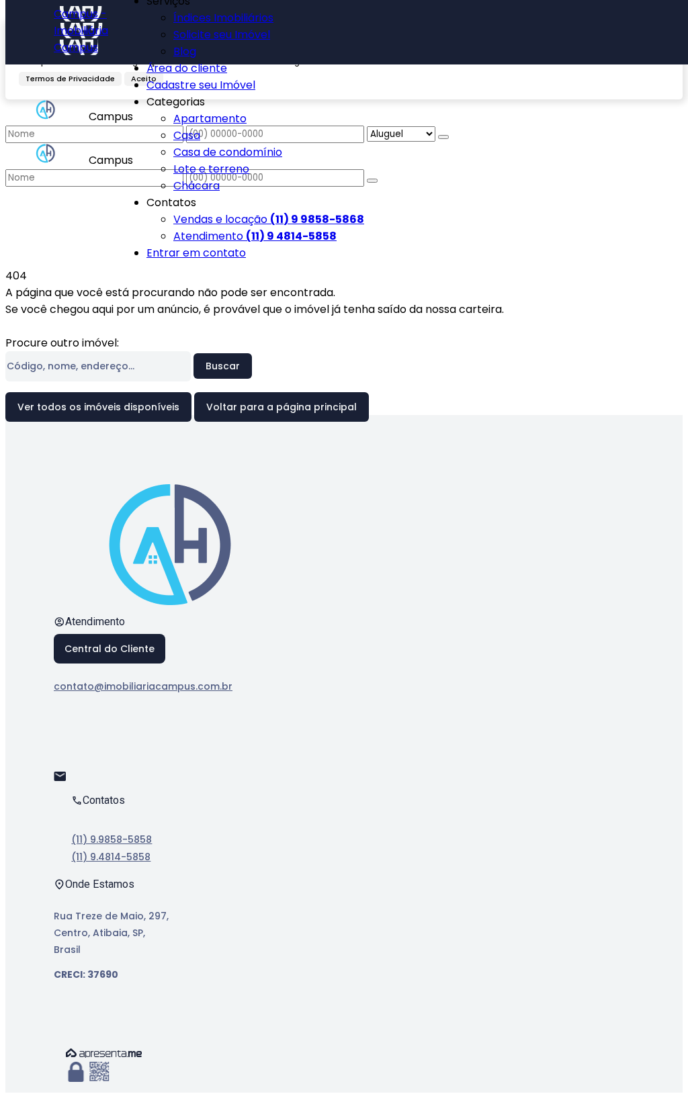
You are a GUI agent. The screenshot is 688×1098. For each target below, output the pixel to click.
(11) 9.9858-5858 (111, 839)
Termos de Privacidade (70, 78)
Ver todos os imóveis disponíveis (98, 407)
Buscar (223, 366)
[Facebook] (65, 735)
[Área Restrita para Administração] (76, 1072)
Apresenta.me (104, 1053)
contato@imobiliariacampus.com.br (143, 686)
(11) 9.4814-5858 (110, 857)
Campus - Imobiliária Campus (81, 30)
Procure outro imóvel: (62, 343)
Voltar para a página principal (281, 407)
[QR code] (99, 1072)
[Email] (65, 782)
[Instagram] (65, 758)
